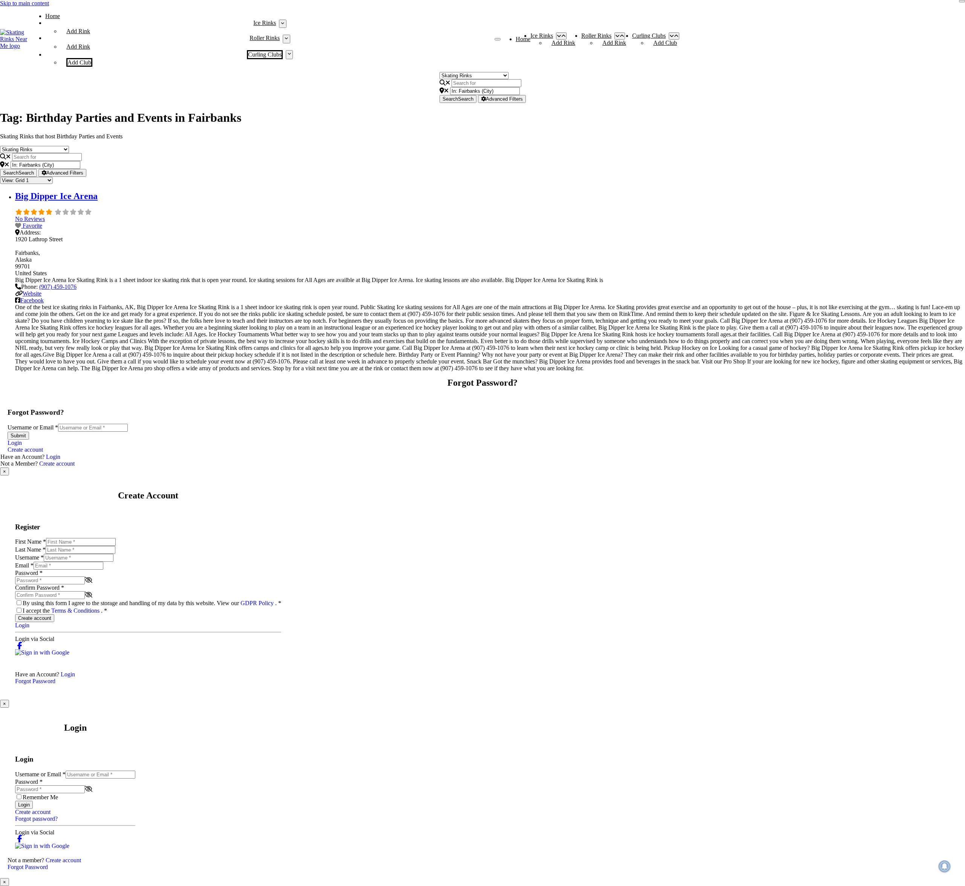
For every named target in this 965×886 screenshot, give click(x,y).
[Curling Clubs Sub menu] (289, 54)
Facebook (32, 300)
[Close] (962, 1)
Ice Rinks (264, 23)
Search (458, 99)
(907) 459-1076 (58, 287)
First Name (30, 541)
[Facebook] (20, 645)
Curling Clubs (265, 54)
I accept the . (65, 610)
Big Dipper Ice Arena (56, 196)
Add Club (79, 62)
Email (24, 565)
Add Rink (78, 31)
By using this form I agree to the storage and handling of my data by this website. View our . (152, 603)
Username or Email (33, 427)
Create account (25, 449)
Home (52, 16)
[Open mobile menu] (498, 39)
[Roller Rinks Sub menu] (286, 39)
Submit (18, 435)
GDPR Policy (257, 603)
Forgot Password (35, 681)
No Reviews (30, 219)
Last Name (30, 549)
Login (15, 443)
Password (29, 573)
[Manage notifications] (945, 866)
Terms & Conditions (76, 610)
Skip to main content (24, 3)
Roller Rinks (265, 38)
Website (32, 293)
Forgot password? (36, 818)
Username (29, 557)
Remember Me (40, 797)
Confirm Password (39, 587)
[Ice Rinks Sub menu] (282, 24)
